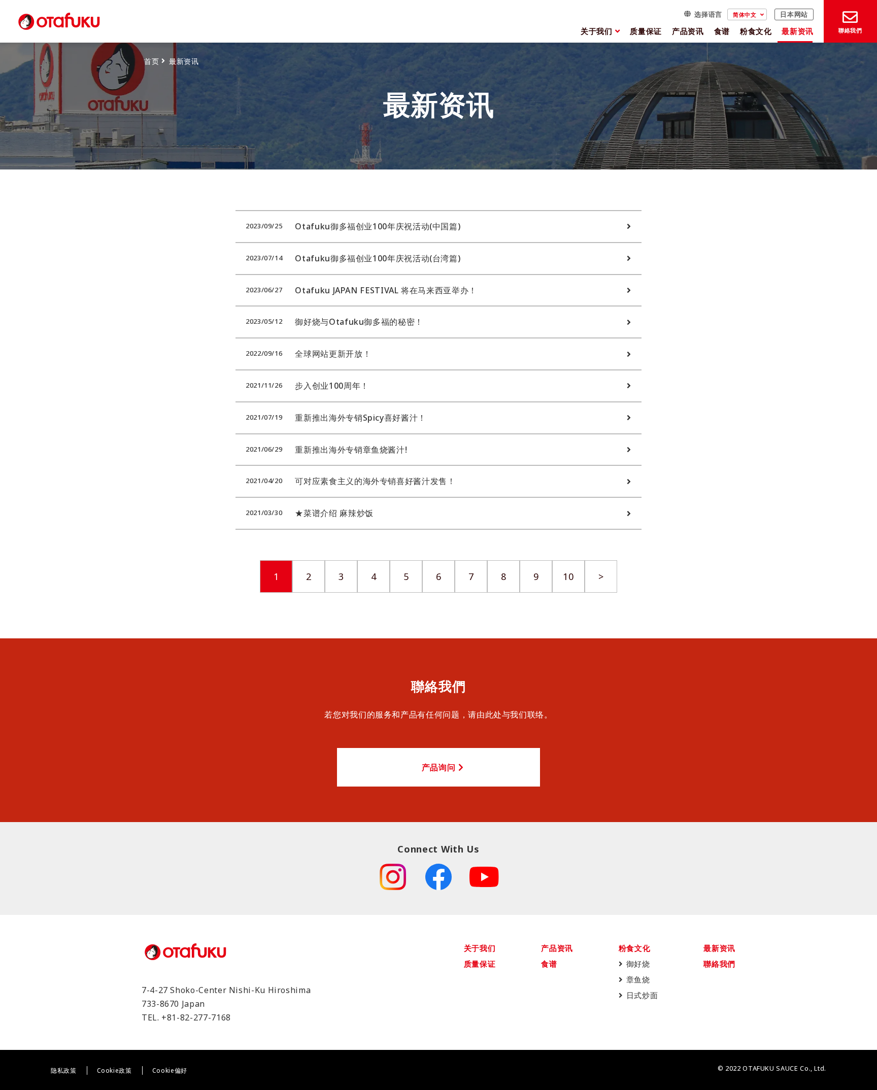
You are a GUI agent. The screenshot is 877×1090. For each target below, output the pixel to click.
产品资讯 (688, 31)
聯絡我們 (719, 964)
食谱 (722, 31)
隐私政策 (64, 1070)
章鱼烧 (638, 979)
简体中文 (745, 14)
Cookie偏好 (169, 1070)
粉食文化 (756, 31)
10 (568, 576)
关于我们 (597, 31)
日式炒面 (642, 995)
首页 (151, 61)
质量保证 (646, 31)
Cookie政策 (114, 1070)
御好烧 (638, 964)
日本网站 (794, 14)
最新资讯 (798, 31)
